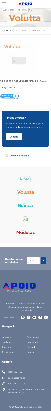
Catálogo (6, 347)
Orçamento (32, 342)
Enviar (44, 260)
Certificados (8, 352)
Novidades (32, 347)
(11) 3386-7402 (15, 372)
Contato (14, 136)
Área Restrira (33, 337)
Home (5, 30)
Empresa (6, 337)
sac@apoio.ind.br (16, 378)
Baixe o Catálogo (19, 155)
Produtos (6, 342)
